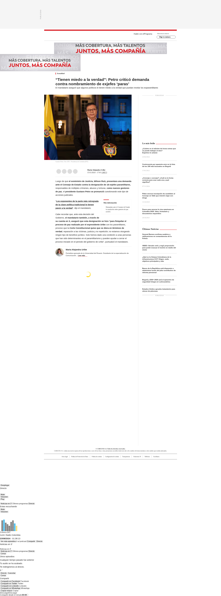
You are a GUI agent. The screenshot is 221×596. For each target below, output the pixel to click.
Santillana (104, 462)
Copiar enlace (6, 591)
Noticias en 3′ (6, 504)
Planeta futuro (141, 465)
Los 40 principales (93, 462)
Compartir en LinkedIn (10, 586)
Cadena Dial (123, 465)
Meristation (146, 469)
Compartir (31, 541)
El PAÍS (83, 462)
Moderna (94, 469)
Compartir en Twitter (9, 584)
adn (143, 462)
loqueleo (135, 469)
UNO (99, 465)
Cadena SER (128, 462)
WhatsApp (75, 171)
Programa (148, 34)
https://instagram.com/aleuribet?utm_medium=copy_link (110, 170)
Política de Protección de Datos (79, 456)
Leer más (81, 255)
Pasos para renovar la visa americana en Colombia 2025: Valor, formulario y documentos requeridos (158, 211)
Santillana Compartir (117, 462)
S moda (124, 469)
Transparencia (126, 456)
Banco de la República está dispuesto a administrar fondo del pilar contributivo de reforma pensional (159, 270)
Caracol (152, 462)
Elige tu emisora (164, 37)
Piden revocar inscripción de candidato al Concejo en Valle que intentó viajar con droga (158, 196)
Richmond (82, 469)
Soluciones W (137, 456)
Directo (31, 504)
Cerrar (3, 554)
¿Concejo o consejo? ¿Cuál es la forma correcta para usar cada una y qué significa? (157, 180)
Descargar (4, 593)
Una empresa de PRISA (63, 464)
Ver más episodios (8, 541)
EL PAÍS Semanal (132, 465)
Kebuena (151, 465)
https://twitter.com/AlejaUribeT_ (107, 170)
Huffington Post (86, 465)
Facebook (58, 171)
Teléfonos (147, 456)
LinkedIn (69, 171)
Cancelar (11, 573)
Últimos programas (20, 504)
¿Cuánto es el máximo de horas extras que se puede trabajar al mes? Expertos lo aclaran (159, 151)
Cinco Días (115, 465)
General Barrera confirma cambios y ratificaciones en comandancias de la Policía (157, 236)
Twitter (64, 171)
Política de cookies (97, 456)
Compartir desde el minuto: (13, 595)
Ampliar (127, 99)
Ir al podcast (21, 541)
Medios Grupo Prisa (63, 470)
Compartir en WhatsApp (10, 588)
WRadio (110, 36)
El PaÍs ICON (114, 469)
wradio (106, 465)
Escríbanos (156, 456)
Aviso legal (65, 456)
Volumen (4, 497)
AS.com (136, 462)
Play (2, 499)
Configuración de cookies (112, 456)
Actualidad (61, 73)
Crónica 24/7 (5, 532)
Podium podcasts (104, 469)
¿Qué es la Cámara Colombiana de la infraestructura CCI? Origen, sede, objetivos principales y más (156, 259)
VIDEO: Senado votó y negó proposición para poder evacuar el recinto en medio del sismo (159, 248)
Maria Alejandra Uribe (96, 170)
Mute (3, 495)
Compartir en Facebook (10, 581)
